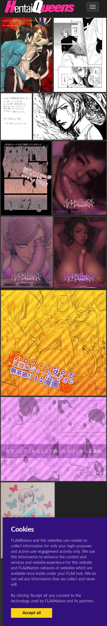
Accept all (31, 613)
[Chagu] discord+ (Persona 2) (80, 87)
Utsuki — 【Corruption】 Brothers (28, 135)
